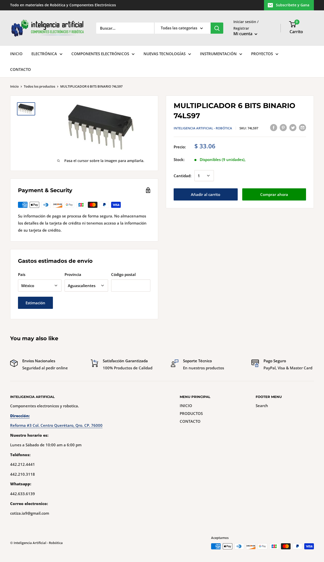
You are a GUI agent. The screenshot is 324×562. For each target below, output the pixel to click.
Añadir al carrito (205, 194)
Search (262, 405)
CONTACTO (20, 69)
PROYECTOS (262, 53)
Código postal (123, 274)
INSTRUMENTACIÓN (218, 53)
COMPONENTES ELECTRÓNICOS (100, 53)
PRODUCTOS (191, 413)
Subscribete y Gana (292, 5)
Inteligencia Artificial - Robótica (203, 128)
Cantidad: (182, 175)
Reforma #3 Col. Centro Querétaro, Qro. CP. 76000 (56, 425)
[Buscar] (217, 28)
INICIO (16, 53)
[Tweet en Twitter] (292, 127)
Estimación (35, 302)
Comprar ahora (274, 194)
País (21, 274)
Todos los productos (39, 86)
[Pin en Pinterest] (283, 127)
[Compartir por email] (302, 127)
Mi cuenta (243, 33)
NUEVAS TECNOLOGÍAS (165, 53)
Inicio (14, 86)
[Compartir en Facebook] (273, 127)
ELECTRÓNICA (44, 53)
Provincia (73, 274)
